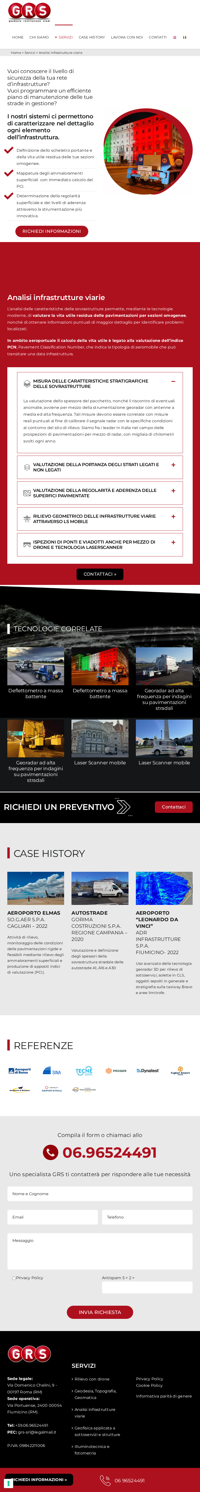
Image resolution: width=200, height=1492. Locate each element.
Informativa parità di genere (164, 1396)
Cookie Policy (149, 1385)
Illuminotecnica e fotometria (92, 1450)
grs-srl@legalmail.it (37, 1432)
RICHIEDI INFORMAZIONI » (39, 1479)
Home (16, 53)
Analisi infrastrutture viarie (95, 1413)
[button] (100, 383)
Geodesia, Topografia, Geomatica (95, 1394)
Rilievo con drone (92, 1379)
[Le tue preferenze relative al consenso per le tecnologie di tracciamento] (8, 1483)
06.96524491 (109, 1152)
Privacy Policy (29, 1278)
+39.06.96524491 (31, 1425)
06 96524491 (130, 1480)
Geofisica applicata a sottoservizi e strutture (97, 1431)
